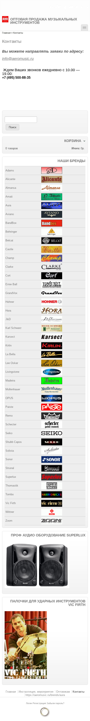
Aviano (9, 214)
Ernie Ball (11, 284)
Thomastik (11, 485)
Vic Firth (10, 503)
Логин (29, 703)
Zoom (8, 520)
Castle (9, 249)
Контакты (78, 691)
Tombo (9, 494)
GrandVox (11, 293)
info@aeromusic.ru (18, 59)
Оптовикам (63, 691)
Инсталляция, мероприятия (36, 691)
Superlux (10, 476)
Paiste (9, 406)
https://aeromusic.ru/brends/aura (45, 695)
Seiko (8, 433)
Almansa (10, 187)
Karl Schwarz (13, 327)
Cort (7, 275)
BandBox (11, 222)
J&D (8, 319)
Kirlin (8, 345)
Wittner (9, 511)
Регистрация (40, 703)
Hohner (9, 301)
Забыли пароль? (55, 703)
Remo (9, 415)
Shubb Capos (13, 441)
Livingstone (12, 371)
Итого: (76, 148)
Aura (8, 205)
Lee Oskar (11, 363)
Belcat (9, 240)
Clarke (9, 266)
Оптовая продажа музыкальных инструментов (43, 20)
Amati (9, 196)
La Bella (10, 354)
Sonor (9, 459)
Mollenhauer (12, 389)
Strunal (9, 468)
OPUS (9, 398)
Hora (8, 310)
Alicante (10, 179)
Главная (6, 33)
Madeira (10, 380)
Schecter (10, 424)
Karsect (10, 336)
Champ (9, 258)
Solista (9, 450)
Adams (9, 170)
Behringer (11, 231)
